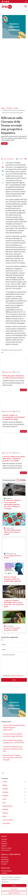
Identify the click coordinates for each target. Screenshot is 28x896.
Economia (5, 792)
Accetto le (13, 676)
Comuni (4, 782)
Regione (4, 785)
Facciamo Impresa (6, 871)
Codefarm (4, 873)
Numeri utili (4, 862)
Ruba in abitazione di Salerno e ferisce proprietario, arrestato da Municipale (12, 757)
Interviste (5, 813)
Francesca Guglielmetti (8, 159)
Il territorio (4, 857)
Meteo (4, 816)
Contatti (3, 841)
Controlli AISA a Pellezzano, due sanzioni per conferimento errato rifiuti (13, 749)
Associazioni (5, 859)
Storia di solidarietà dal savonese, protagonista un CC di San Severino (13, 741)
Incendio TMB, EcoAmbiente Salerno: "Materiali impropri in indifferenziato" (14, 727)
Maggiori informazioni (14, 893)
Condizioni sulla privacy (16, 676)
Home (3, 108)
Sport (4, 802)
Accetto (14, 885)
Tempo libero (6, 823)
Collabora (4, 846)
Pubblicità (4, 844)
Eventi (4, 799)
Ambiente (5, 795)
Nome (4, 644)
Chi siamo (4, 839)
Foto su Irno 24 (5, 850)
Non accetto (14, 889)
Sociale (16, 108)
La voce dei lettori (7, 820)
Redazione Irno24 (8, 372)
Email (3, 649)
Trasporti (4, 864)
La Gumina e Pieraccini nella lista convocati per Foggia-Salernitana (13, 735)
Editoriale (5, 809)
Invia (14, 680)
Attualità (9, 108)
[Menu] (25, 6)
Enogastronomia (7, 806)
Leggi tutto (23, 390)
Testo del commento (8, 655)
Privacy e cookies (6, 848)
